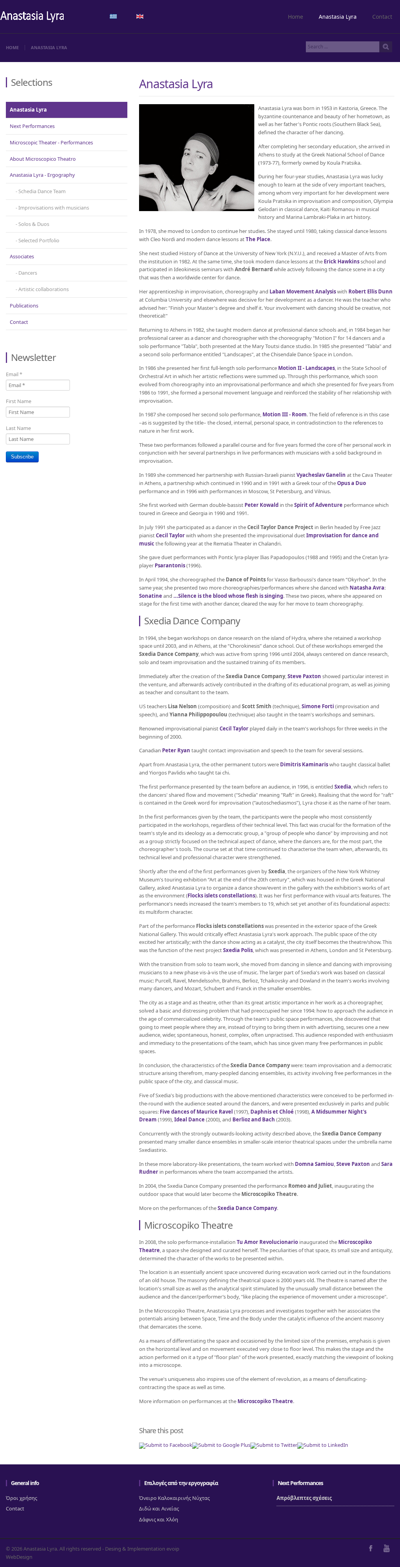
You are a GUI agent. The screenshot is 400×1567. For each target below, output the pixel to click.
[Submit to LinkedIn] (322, 1444)
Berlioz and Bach (253, 1119)
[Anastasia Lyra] (32, 17)
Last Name (18, 428)
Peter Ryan (176, 750)
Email (14, 374)
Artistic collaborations (43, 289)
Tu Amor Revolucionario (267, 1241)
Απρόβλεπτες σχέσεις (304, 1497)
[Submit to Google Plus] (221, 1444)
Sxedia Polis (238, 950)
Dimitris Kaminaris (304, 764)
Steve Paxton (304, 676)
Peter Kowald (262, 504)
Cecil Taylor (170, 535)
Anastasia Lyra (338, 16)
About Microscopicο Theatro (43, 158)
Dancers (27, 272)
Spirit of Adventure (318, 504)
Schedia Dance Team (42, 191)
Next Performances (32, 126)
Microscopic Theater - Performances (51, 142)
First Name (18, 401)
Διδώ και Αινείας (159, 1508)
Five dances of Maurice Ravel (196, 1111)
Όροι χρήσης (21, 1497)
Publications (24, 305)
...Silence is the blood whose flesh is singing (228, 595)
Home (295, 16)
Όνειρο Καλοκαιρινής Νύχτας (174, 1497)
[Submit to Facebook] (165, 1444)
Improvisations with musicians (53, 207)
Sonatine (150, 595)
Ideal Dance (189, 1119)
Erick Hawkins (341, 261)
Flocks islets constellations (221, 895)
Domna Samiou (314, 1163)
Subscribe (22, 457)
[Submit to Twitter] (273, 1444)
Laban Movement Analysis (303, 291)
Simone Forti (318, 706)
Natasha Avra (367, 587)
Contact (382, 16)
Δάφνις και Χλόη (158, 1519)
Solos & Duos (33, 223)
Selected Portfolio (38, 240)
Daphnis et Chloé (272, 1111)
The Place (258, 239)
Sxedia (342, 786)
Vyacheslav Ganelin (321, 474)
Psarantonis (170, 565)
